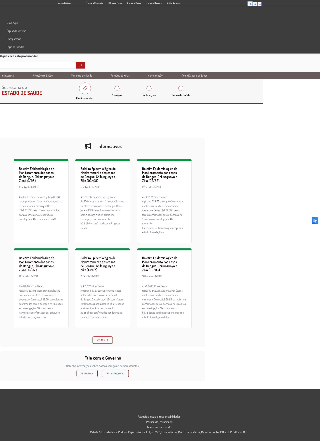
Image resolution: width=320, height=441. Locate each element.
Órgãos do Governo (16, 31)
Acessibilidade (65, 3)
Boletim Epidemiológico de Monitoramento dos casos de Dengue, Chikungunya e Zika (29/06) (159, 264)
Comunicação (155, 75)
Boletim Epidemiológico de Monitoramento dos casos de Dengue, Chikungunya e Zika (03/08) (98, 174)
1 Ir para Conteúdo (94, 3)
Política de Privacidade (159, 422)
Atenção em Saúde (42, 75)
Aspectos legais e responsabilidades (159, 416)
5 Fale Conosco (173, 3)
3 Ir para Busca (134, 3)
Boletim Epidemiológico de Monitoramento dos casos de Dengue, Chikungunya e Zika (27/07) (159, 174)
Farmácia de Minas (120, 75)
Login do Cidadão (15, 47)
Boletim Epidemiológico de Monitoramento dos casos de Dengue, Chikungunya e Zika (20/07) (36, 264)
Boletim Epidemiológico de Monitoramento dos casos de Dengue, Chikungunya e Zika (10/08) (36, 174)
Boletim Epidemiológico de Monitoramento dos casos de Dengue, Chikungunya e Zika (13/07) (98, 264)
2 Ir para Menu (115, 3)
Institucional (8, 75)
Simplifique (12, 23)
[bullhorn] (88, 146)
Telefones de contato (159, 427)
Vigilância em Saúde (81, 75)
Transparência (14, 39)
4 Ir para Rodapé (154, 3)
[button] (102, 340)
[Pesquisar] (80, 65)
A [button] (250, 3)
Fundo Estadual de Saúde (194, 75)
